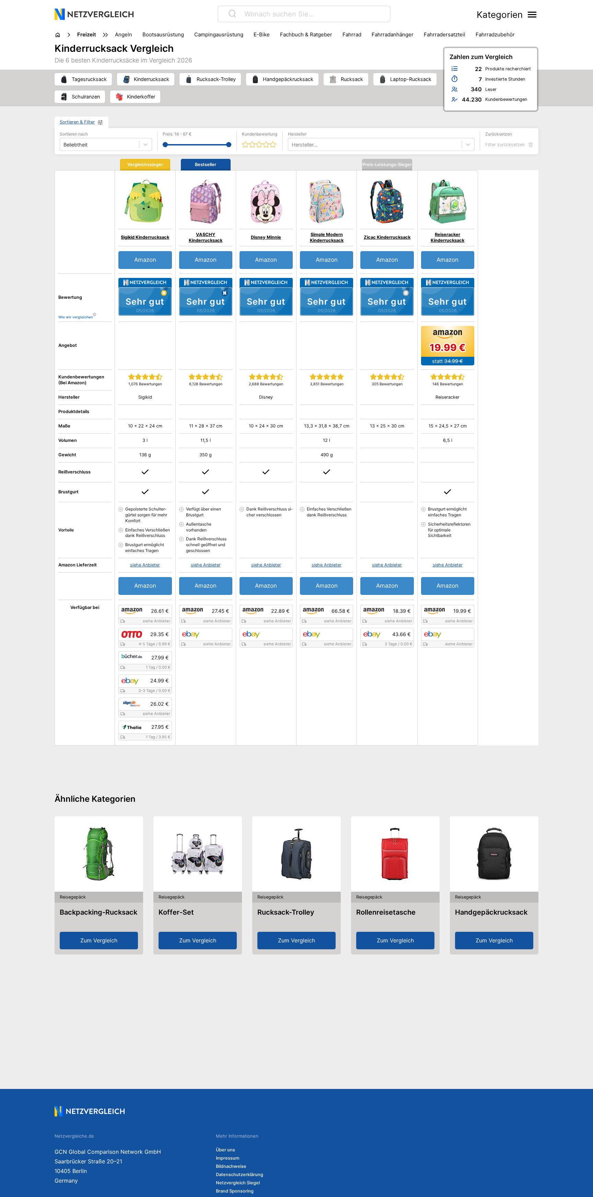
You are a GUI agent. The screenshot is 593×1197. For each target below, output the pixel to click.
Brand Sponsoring (235, 1191)
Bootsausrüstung (163, 34)
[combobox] (292, 145)
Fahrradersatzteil (444, 34)
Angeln (123, 34)
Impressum (227, 1158)
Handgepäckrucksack (491, 912)
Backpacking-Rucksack (98, 912)
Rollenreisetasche (386, 912)
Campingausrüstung (218, 34)
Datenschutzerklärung (239, 1174)
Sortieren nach (74, 134)
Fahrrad (351, 34)
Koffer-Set (176, 912)
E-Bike (262, 34)
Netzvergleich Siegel (238, 1182)
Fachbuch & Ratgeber (306, 34)
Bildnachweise (231, 1166)
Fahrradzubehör (495, 34)
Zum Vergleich (98, 940)
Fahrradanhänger (393, 34)
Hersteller (297, 134)
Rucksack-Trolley (285, 912)
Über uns (225, 1149)
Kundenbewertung (259, 134)
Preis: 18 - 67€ (177, 134)
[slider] (165, 144)
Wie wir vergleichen (75, 317)
